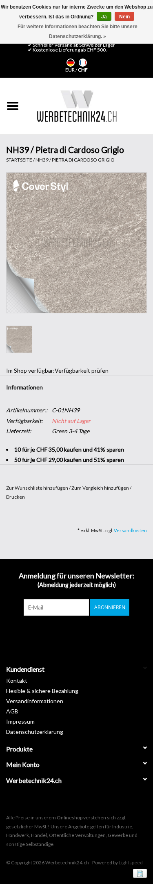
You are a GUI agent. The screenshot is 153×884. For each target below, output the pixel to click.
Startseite (19, 160)
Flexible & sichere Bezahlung (42, 690)
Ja (104, 17)
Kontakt (16, 680)
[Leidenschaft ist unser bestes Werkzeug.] (77, 106)
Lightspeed (131, 862)
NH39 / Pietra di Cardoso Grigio (75, 160)
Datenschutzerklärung (34, 731)
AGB (12, 711)
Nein (124, 17)
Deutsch (71, 62)
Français (83, 62)
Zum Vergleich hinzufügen (100, 488)
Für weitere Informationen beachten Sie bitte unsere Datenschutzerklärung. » (77, 31)
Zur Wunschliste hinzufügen (37, 488)
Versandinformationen (34, 700)
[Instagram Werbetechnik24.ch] (83, 632)
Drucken (15, 497)
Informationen (24, 387)
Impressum (20, 721)
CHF (83, 70)
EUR (70, 70)
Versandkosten (130, 530)
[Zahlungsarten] (138, 873)
